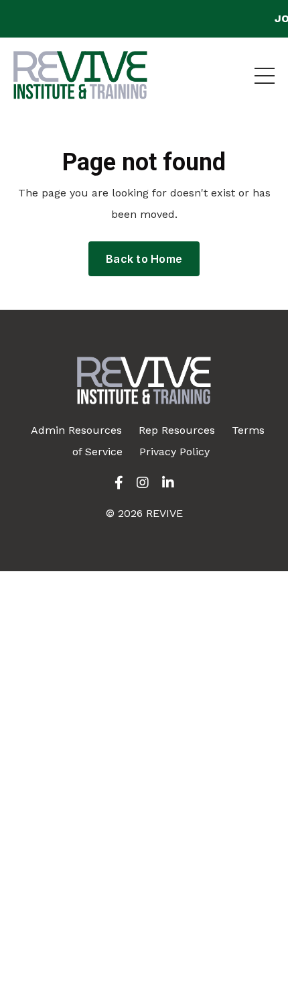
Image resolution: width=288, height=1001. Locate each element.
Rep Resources (177, 430)
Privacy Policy (174, 451)
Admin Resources (76, 430)
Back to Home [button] (144, 259)
